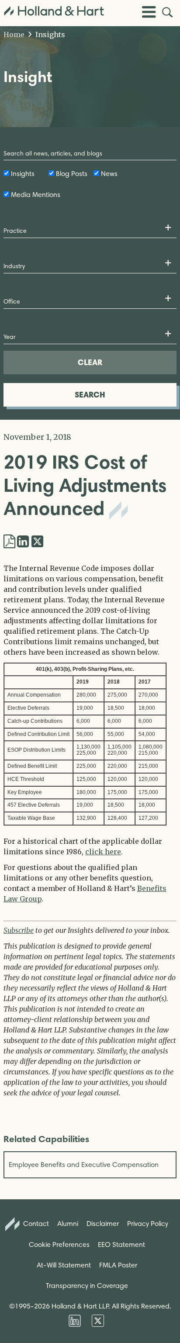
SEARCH (90, 395)
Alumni (67, 1223)
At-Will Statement (64, 1265)
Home (13, 34)
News (109, 173)
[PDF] (9, 541)
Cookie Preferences (59, 1244)
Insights (49, 34)
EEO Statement (121, 1244)
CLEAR (90, 362)
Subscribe (18, 930)
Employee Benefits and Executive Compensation (84, 1164)
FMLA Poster (118, 1265)
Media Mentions (35, 194)
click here (103, 851)
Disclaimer (103, 1223)
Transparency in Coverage (87, 1285)
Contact (35, 1223)
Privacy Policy (147, 1223)
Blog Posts (71, 173)
